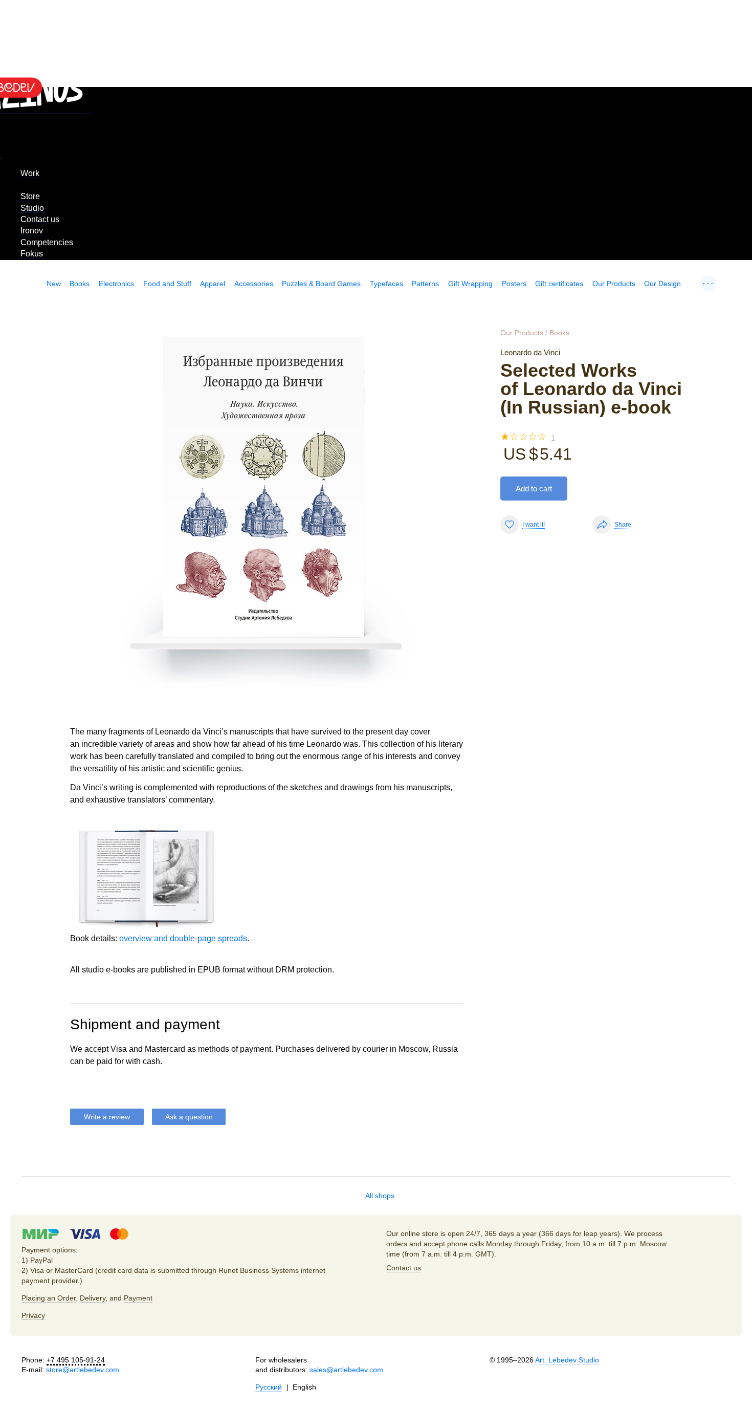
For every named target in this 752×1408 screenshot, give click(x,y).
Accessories (253, 283)
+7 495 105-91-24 (76, 1360)
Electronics (116, 283)
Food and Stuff (167, 283)
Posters (514, 283)
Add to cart (534, 488)
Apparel (212, 283)
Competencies (46, 242)
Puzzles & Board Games (321, 283)
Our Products (613, 283)
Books (80, 283)
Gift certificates (559, 283)
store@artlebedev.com (82, 1370)
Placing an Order (48, 1298)
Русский (268, 1387)
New (54, 283)
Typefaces (386, 283)
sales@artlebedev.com (346, 1370)
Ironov (31, 230)
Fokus (31, 253)
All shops (379, 1196)
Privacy (33, 1315)
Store (30, 196)
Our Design (662, 283)
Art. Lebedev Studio (567, 1360)
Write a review (107, 1117)
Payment (138, 1298)
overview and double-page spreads (183, 938)
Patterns (425, 283)
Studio (32, 208)
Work (29, 173)
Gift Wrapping (470, 283)
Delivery (92, 1298)
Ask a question (189, 1117)
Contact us (39, 219)
